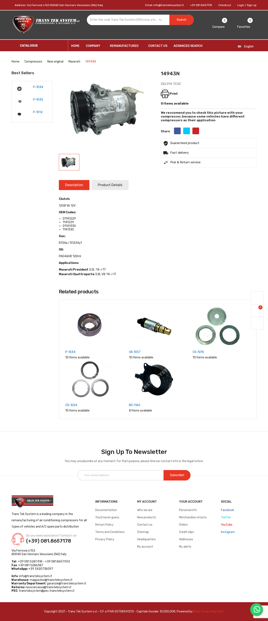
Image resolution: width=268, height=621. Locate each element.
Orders (183, 524)
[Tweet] (186, 131)
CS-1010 (198, 352)
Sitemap (143, 532)
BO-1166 (134, 405)
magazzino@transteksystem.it (51, 580)
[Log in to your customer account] (257, 298)
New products (146, 517)
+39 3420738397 (40, 569)
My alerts (185, 546)
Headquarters (146, 539)
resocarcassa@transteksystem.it (48, 587)
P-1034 (38, 87)
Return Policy (104, 524)
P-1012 (38, 112)
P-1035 (38, 99)
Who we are (144, 510)
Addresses (186, 539)
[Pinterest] (195, 131)
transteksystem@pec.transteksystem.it (47, 591)
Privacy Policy (104, 539)
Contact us (144, 524)
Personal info (188, 510)
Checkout (224, 5)
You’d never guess (107, 517)
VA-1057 (134, 352)
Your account (191, 501)
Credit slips (186, 532)
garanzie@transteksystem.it (66, 583)
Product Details (110, 185)
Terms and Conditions (110, 532)
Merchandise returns (193, 517)
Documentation (106, 510)
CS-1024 (71, 405)
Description (74, 185)
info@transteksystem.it (35, 576)
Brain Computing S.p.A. (208, 611)
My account (145, 546)
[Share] (177, 131)
